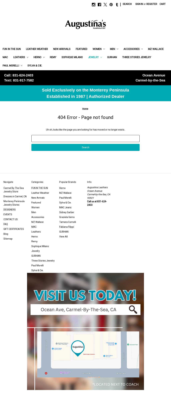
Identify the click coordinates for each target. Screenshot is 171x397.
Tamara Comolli (67, 222)
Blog (6, 234)
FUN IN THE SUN (12, 49)
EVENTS (8, 214)
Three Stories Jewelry (136, 57)
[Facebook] (99, 4)
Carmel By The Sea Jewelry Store (14, 190)
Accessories (132, 49)
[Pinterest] (111, 4)
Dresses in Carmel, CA (15, 196)
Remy (53, 57)
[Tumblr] (117, 4)
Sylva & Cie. (35, 65)
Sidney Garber (66, 212)
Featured (81, 49)
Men (112, 49)
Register (151, 4)
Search (127, 4)
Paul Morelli (11, 65)
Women (97, 49)
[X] (105, 4)
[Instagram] (93, 4)
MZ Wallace (156, 49)
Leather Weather (37, 49)
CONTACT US (11, 219)
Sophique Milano (72, 57)
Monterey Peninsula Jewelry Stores (14, 203)
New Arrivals (61, 49)
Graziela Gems (67, 217)
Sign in (139, 4)
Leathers (19, 57)
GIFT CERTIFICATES (14, 229)
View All (63, 236)
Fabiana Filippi (66, 227)
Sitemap (8, 238)
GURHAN (112, 57)
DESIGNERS (10, 209)
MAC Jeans (65, 207)
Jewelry (93, 57)
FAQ (6, 224)
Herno (37, 57)
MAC (5, 57)
